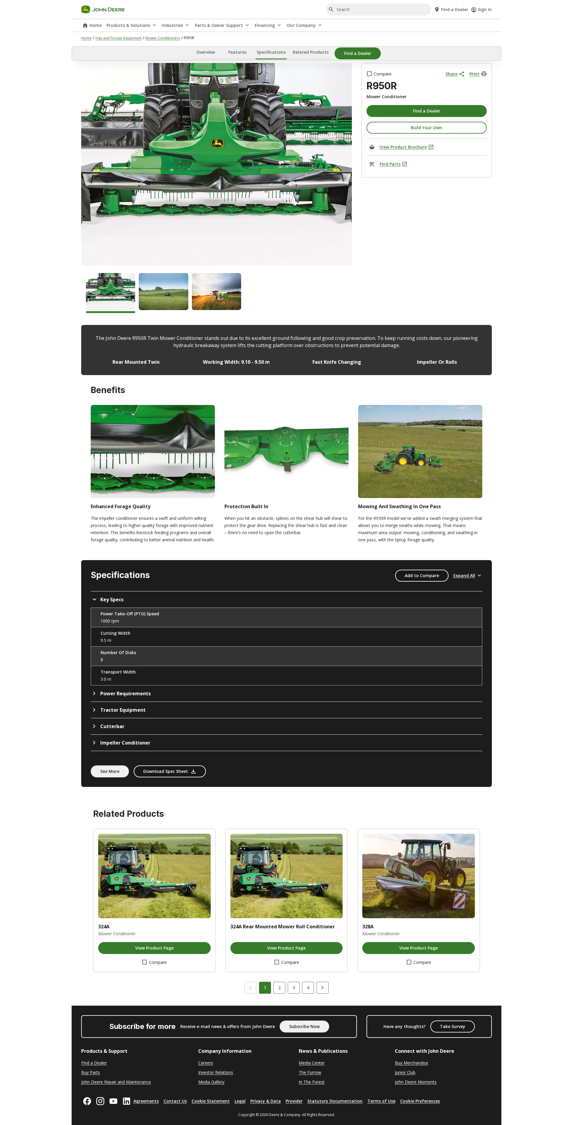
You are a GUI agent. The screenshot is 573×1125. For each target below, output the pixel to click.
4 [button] (308, 987)
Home (96, 25)
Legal (240, 1101)
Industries (172, 25)
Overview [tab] (205, 52)
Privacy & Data (265, 1101)
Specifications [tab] (271, 52)
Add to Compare (422, 575)
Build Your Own (426, 127)
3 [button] (293, 987)
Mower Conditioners (162, 38)
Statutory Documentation (335, 1101)
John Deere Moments (416, 1082)
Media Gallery (211, 1082)
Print (474, 74)
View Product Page (154, 948)
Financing (265, 25)
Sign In (485, 9)
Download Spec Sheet (165, 771)
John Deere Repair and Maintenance (116, 1082)
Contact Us (175, 1101)
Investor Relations (215, 1072)
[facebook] (87, 1101)
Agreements (146, 1101)
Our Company (301, 25)
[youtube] (113, 1101)
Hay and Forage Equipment (118, 38)
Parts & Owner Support (219, 25)
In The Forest (312, 1082)
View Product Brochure (403, 147)
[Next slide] (323, 988)
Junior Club (405, 1072)
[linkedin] (127, 1101)
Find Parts (390, 164)
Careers (205, 1063)
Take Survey (452, 1026)
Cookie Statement (211, 1101)
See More (109, 771)
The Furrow (310, 1072)
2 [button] (279, 987)
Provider (294, 1101)
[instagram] (100, 1101)
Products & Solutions (128, 25)
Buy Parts (90, 1072)
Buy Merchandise (411, 1063)
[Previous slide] (250, 988)
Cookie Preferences (420, 1101)
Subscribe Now (304, 1026)
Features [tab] (237, 52)
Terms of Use (381, 1101)
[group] (110, 293)
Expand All (464, 575)
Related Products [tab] (311, 52)
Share (452, 74)
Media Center (312, 1063)
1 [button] (265, 987)
